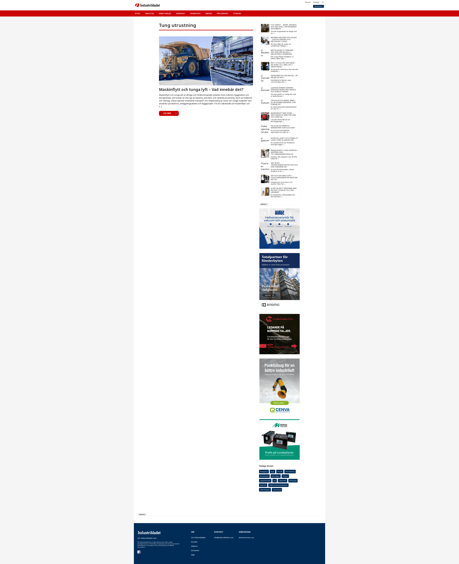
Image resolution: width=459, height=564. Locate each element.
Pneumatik (293, 480)
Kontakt (316, 2)
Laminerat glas (265, 480)
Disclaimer (195, 550)
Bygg (137, 13)
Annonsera (318, 6)
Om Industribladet (198, 537)
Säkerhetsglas (265, 490)
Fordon (237, 13)
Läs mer (167, 113)
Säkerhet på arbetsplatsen (278, 485)
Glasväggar (276, 476)
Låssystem (282, 480)
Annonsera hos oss (246, 537)
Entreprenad (264, 476)
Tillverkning (277, 490)
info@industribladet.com (221, 537)
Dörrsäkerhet (290, 471)
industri (285, 476)
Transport (195, 13)
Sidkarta (194, 546)
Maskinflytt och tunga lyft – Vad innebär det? (201, 89)
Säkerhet (180, 13)
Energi (208, 13)
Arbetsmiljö (165, 13)
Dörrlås (279, 471)
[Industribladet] (147, 5)
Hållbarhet (222, 13)
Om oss (307, 2)
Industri (149, 13)
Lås (274, 480)
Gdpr (193, 555)
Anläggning (264, 471)
